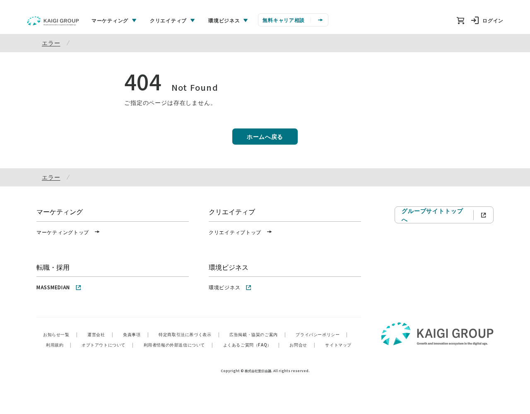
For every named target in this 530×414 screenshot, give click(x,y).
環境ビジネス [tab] (224, 20)
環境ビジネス (224, 287)
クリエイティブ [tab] (168, 20)
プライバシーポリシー (322, 334)
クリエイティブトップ (235, 231)
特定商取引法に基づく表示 (189, 334)
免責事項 (136, 334)
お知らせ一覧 (60, 334)
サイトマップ (338, 344)
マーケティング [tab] (110, 20)
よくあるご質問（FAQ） (251, 344)
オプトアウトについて (108, 344)
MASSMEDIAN (53, 287)
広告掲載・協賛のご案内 (257, 334)
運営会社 (100, 334)
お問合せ (302, 344)
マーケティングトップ (62, 231)
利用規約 (59, 344)
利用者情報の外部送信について (178, 344)
